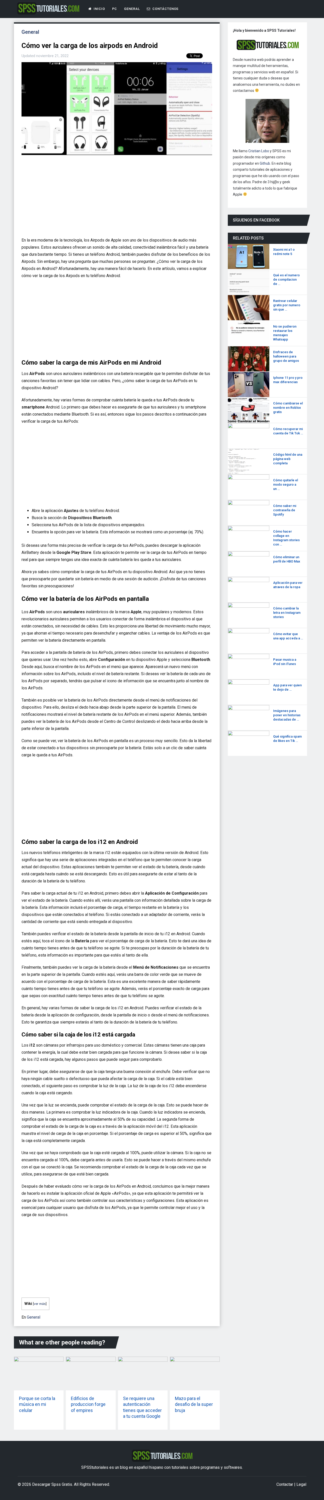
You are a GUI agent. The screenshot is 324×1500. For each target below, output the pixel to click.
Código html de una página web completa (287, 459)
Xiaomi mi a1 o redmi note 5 (284, 252)
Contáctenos (164, 9)
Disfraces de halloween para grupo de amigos (286, 356)
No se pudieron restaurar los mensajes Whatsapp (284, 333)
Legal (301, 1484)
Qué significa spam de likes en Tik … (287, 739)
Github (265, 163)
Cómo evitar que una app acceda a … (288, 636)
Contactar (284, 1484)
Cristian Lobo (258, 151)
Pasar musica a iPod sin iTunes (284, 662)
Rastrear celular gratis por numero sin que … (286, 305)
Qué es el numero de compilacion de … (286, 279)
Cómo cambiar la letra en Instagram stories (286, 612)
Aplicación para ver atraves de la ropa (287, 585)
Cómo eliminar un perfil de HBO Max (286, 559)
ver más (40, 1304)
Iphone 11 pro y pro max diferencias (287, 380)
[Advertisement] (115, 198)
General (132, 9)
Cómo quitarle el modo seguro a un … (285, 484)
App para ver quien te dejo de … (287, 687)
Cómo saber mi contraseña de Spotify (284, 510)
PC (114, 9)
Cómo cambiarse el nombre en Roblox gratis (288, 407)
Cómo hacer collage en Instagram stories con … (286, 538)
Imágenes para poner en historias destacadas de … (286, 715)
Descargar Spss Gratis (52, 1484)
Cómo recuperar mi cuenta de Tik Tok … (288, 431)
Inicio (99, 9)
